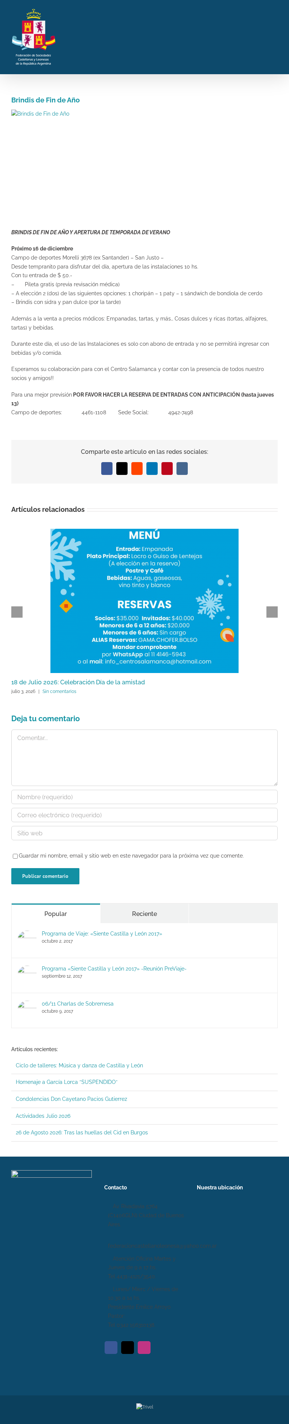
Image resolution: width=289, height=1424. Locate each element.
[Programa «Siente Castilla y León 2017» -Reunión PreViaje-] (27, 970)
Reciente (144, 913)
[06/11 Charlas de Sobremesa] (27, 1005)
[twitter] (127, 1347)
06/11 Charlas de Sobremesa (78, 1004)
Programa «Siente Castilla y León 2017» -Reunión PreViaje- (114, 969)
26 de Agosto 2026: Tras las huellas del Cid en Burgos (82, 1132)
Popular (55, 913)
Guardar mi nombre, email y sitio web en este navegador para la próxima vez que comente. (131, 856)
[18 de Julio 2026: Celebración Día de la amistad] (144, 532)
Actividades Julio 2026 (43, 1116)
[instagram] (144, 1347)
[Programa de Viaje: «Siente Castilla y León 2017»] (27, 935)
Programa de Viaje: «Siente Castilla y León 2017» (102, 934)
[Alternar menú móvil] (275, 36)
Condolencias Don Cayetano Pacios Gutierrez (71, 1099)
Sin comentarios (59, 691)
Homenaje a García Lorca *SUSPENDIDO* (67, 1082)
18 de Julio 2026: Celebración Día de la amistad (78, 682)
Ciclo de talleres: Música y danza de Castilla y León (79, 1065)
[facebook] (111, 1347)
